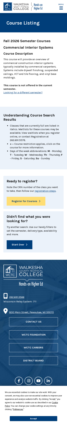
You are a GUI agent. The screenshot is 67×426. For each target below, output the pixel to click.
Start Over (18, 244)
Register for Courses (24, 201)
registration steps (45, 190)
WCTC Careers (33, 347)
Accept (33, 419)
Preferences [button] (18, 409)
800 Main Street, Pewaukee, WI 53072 (31, 312)
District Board (33, 360)
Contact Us (33, 321)
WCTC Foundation (34, 334)
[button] (61, 6)
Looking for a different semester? (23, 92)
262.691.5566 (16, 297)
